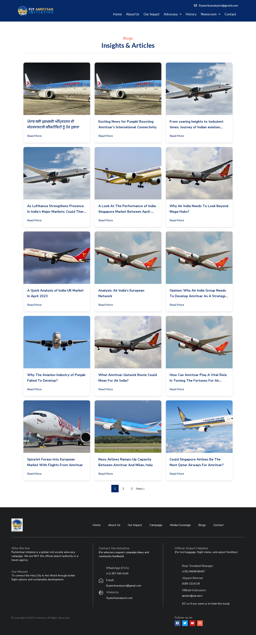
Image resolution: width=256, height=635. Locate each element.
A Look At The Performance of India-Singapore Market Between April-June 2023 (127, 211)
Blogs (202, 525)
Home (117, 14)
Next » (140, 488)
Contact (230, 14)
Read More (34, 135)
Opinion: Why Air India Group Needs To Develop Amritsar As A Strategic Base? (198, 296)
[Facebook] (177, 623)
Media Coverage (180, 525)
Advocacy (171, 14)
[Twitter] (185, 623)
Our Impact (151, 14)
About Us (132, 14)
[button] (172, 14)
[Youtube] (192, 623)
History (191, 14)
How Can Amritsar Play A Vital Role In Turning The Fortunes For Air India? (198, 380)
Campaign (156, 525)
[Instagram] (200, 623)
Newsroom (209, 14)
